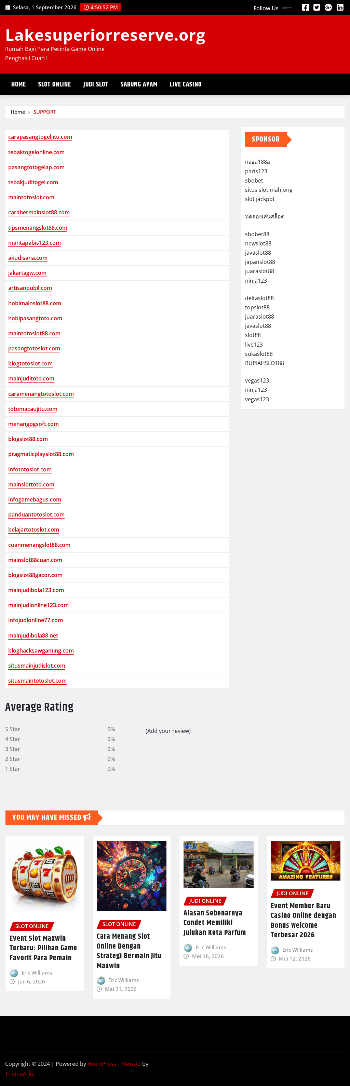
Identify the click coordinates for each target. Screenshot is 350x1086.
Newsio (131, 1064)
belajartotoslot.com (33, 529)
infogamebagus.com (34, 499)
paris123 (256, 171)
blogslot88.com (28, 439)
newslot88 (258, 243)
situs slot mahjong (269, 189)
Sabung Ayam (139, 85)
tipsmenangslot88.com (37, 227)
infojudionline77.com (35, 620)
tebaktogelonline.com (36, 152)
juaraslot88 (259, 271)
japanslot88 (260, 262)
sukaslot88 (259, 354)
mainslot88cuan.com (35, 560)
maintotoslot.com (31, 197)
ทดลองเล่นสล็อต (264, 216)
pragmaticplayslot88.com (41, 454)
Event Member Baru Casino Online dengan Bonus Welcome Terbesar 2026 (303, 920)
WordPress (102, 1064)
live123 (254, 344)
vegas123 (257, 380)
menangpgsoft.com (33, 424)
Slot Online (54, 85)
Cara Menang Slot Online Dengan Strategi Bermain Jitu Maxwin (129, 951)
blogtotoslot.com (30, 363)
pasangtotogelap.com (36, 167)
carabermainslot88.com (39, 212)
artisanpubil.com (30, 288)
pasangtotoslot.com (34, 348)
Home (18, 85)
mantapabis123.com (34, 242)
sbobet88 (257, 234)
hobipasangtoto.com (35, 318)
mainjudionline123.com (38, 605)
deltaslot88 (259, 298)
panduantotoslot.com (36, 514)
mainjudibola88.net (33, 635)
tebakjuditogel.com (33, 182)
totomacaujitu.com (32, 409)
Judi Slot (95, 85)
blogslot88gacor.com (35, 575)
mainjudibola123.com (36, 590)
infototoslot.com (30, 469)
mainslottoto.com (31, 484)
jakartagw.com (27, 273)
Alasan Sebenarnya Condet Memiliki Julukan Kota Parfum (215, 923)
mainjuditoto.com (31, 378)
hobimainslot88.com (34, 303)
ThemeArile (20, 1073)
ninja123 (256, 280)
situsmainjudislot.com (36, 665)
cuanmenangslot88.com (39, 545)
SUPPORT (44, 111)
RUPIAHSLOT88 (264, 363)
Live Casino (186, 85)
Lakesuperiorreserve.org (105, 34)
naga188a (257, 161)
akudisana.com (28, 258)
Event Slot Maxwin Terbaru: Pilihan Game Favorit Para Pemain (43, 948)
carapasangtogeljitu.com (40, 136)
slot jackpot (260, 199)
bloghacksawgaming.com (41, 650)
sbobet (254, 180)
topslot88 (257, 307)
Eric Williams (37, 972)
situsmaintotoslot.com (37, 680)
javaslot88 (258, 252)
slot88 (253, 335)
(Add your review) (168, 731)
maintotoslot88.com (34, 333)
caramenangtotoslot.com (41, 394)
